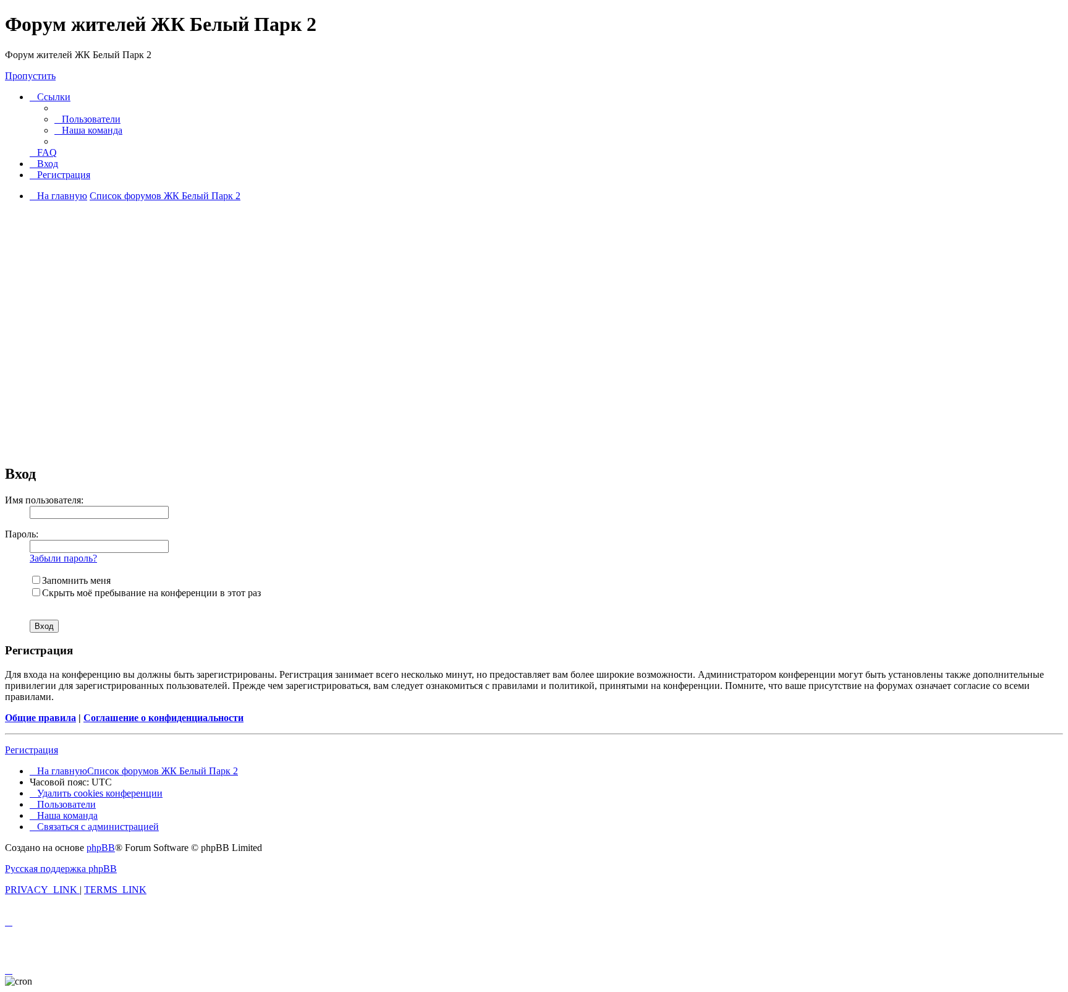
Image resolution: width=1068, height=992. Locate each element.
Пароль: (21, 534)
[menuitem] (87, 119)
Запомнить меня (76, 580)
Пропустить (30, 76)
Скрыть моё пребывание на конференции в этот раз (151, 593)
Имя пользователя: (44, 500)
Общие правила (40, 717)
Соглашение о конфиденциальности (163, 717)
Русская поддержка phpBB (61, 868)
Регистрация (31, 750)
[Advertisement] (534, 366)
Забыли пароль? (63, 558)
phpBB (101, 847)
